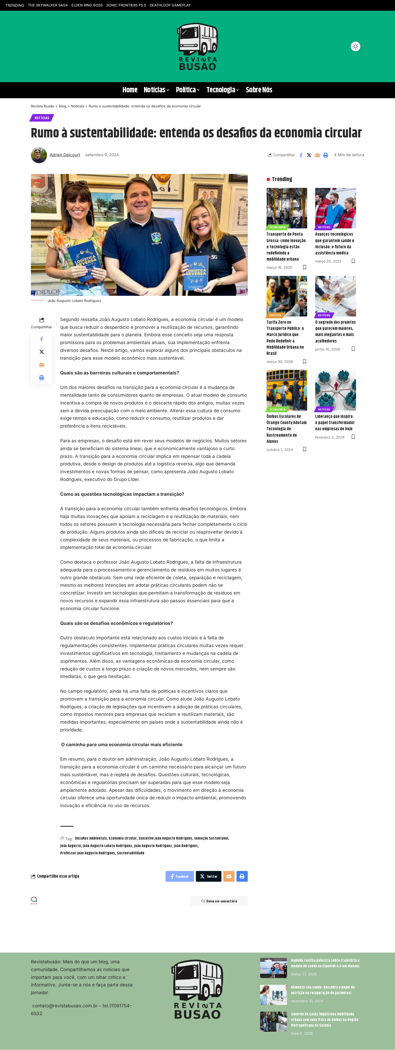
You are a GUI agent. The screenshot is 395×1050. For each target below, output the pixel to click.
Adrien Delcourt (65, 154)
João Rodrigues (186, 846)
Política (276, 315)
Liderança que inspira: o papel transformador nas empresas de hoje (335, 422)
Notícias (42, 117)
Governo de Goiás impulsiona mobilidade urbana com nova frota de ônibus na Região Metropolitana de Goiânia (324, 1020)
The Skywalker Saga (48, 5)
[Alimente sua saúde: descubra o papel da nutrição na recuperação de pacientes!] (273, 995)
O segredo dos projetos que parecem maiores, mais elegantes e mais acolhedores (335, 332)
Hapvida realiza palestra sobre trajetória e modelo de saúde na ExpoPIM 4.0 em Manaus (325, 963)
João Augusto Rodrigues (153, 846)
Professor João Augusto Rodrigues (87, 853)
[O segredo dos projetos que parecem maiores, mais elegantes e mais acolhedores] (335, 296)
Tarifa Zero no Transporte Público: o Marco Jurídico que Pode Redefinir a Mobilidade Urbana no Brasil (285, 338)
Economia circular (123, 838)
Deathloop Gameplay (170, 5)
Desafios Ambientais (91, 838)
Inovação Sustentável (211, 838)
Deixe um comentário (221, 901)
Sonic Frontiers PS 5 (126, 5)
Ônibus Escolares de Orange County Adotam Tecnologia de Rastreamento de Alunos (287, 429)
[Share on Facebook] (300, 155)
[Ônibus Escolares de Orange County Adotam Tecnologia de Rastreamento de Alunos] (287, 390)
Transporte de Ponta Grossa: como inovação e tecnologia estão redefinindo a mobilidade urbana (286, 247)
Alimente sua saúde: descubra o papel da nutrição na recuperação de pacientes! (323, 990)
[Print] (325, 155)
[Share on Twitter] (309, 155)
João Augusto (70, 846)
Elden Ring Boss (87, 5)
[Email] (317, 155)
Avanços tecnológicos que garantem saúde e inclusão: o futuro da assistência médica (334, 244)
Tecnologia (277, 227)
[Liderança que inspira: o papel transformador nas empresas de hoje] (335, 390)
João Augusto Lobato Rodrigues (107, 846)
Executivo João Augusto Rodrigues (165, 838)
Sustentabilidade (130, 853)
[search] (37, 46)
